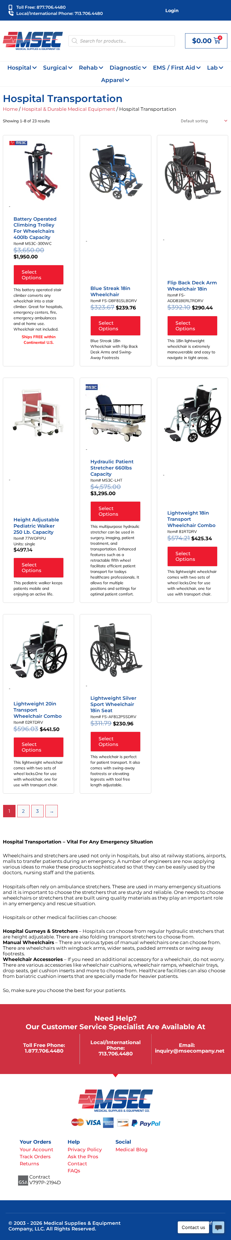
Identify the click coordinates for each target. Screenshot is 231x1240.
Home (10, 109)
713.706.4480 (116, 1053)
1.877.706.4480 (44, 1051)
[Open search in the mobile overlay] (121, 40)
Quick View (38, 195)
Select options (31, 274)
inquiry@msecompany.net (190, 1051)
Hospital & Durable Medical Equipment (68, 109)
